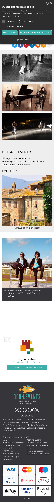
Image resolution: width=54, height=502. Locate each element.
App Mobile (8, 448)
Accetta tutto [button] (9, 33)
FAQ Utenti (8, 451)
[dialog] (27, 22)
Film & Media (33, 422)
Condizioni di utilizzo (12, 445)
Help (29, 448)
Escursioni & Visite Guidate (15, 422)
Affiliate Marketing (11, 454)
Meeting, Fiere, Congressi (38, 425)
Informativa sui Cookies (37, 442)
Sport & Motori (9, 430)
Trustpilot (27, 498)
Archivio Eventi (34, 440)
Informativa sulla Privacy (14, 442)
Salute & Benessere (36, 428)
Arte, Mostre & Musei (12, 419)
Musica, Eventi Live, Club (14, 428)
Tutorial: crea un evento (37, 445)
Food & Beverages (11, 425)
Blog (29, 437)
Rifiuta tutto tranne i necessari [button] (35, 33)
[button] (27, 39)
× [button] (51, 3)
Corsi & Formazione (36, 419)
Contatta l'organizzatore (27, 367)
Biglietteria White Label (38, 454)
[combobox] (47, 3)
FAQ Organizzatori (35, 451)
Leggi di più (14, 16)
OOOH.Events (30, 401)
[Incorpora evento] (43, 45)
